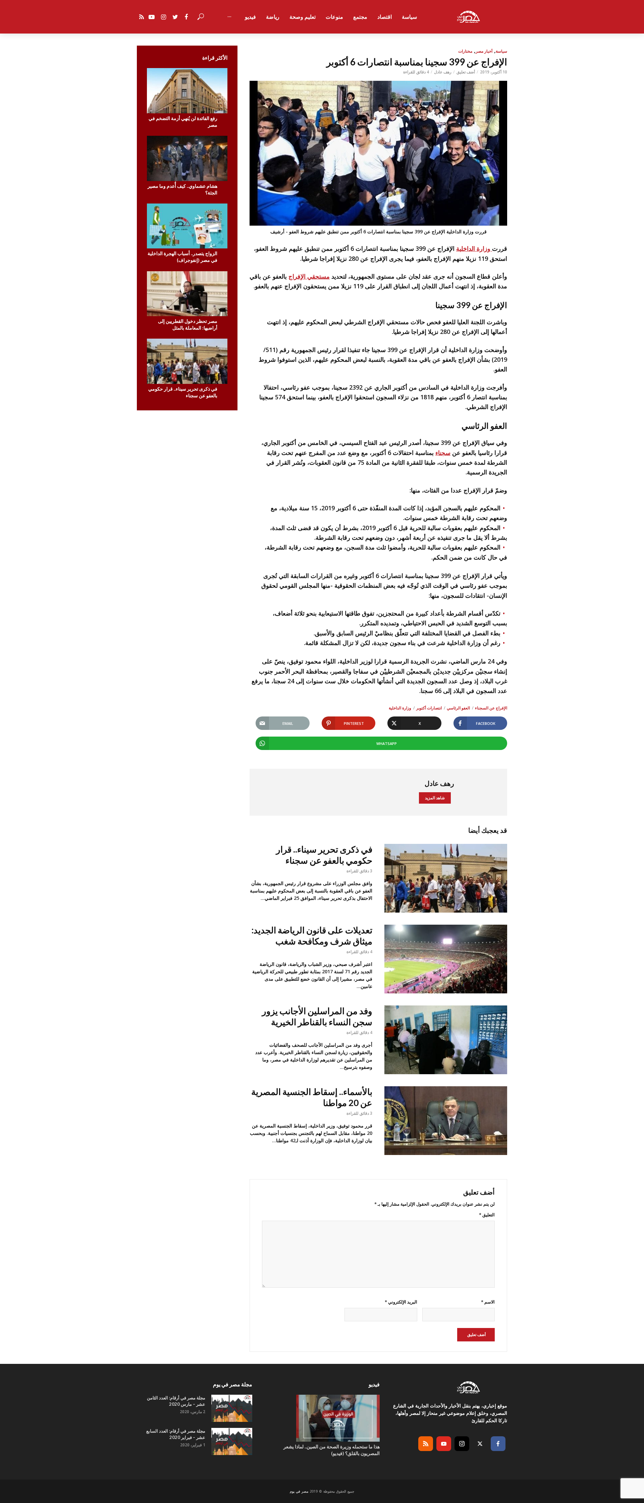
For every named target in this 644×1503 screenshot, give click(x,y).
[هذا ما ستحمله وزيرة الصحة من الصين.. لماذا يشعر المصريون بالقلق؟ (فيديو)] (322, 1418)
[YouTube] (443, 1443)
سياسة (409, 16)
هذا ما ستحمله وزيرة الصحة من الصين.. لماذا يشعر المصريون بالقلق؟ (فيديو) (331, 1450)
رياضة (272, 16)
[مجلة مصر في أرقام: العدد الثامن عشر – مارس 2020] (231, 1408)
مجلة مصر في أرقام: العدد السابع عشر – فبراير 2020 (175, 1434)
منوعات (334, 16)
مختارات (465, 51)
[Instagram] (461, 1443)
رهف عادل (442, 72)
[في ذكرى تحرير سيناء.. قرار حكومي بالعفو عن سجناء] (187, 361)
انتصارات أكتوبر (429, 708)
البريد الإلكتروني (401, 1302)
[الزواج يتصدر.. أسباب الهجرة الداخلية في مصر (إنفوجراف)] (187, 226)
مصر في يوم (299, 1491)
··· (229, 16)
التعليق (487, 1215)
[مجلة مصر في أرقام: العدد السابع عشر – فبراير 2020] (231, 1441)
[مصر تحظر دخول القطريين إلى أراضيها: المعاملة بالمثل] (187, 293)
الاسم (488, 1302)
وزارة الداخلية (474, 248)
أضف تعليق (466, 72)
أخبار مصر (484, 51)
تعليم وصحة (302, 16)
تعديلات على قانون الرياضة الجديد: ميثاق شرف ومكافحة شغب (312, 935)
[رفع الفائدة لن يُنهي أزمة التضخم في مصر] (187, 90)
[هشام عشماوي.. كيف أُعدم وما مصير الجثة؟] (187, 158)
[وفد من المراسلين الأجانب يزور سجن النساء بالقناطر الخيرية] (445, 1039)
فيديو (250, 16)
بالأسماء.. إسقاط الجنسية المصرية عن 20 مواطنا (311, 1097)
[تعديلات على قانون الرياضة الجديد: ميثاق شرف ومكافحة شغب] (445, 959)
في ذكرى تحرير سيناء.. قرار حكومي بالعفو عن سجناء (182, 392)
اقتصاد (384, 16)
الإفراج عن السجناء (491, 708)
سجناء (442, 453)
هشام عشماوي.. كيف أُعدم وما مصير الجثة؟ (182, 189)
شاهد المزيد (435, 798)
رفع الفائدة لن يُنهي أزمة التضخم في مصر (183, 121)
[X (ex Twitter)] (480, 1443)
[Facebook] (498, 1443)
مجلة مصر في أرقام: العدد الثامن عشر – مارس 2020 (176, 1401)
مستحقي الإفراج (309, 276)
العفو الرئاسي (458, 708)
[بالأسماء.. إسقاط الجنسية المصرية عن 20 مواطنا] (445, 1120)
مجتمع (360, 16)
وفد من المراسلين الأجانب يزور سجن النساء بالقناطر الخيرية (317, 1016)
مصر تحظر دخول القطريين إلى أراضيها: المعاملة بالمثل (187, 324)
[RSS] (425, 1443)
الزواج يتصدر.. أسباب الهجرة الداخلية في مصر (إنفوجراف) (182, 256)
